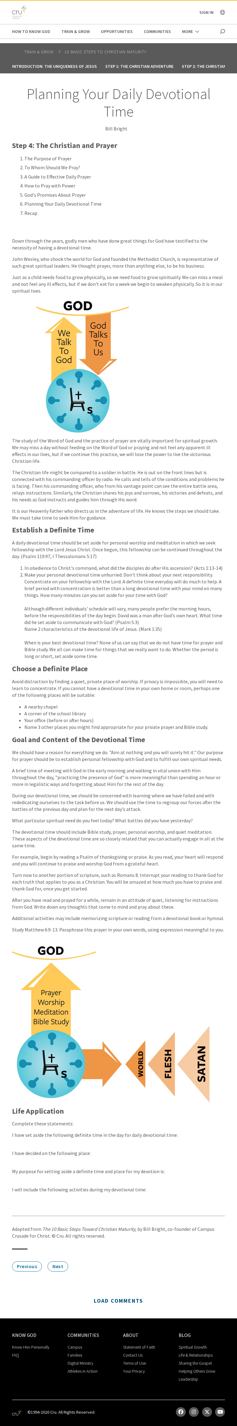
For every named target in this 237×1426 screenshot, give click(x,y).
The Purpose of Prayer (48, 158)
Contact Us (133, 1355)
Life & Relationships (196, 1355)
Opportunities (117, 31)
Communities (157, 31)
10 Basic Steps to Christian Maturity (105, 52)
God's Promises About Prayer (55, 195)
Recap (30, 213)
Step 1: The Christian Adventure (139, 66)
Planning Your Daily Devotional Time (63, 204)
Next (57, 1266)
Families (75, 1355)
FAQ (15, 1355)
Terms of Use (134, 1363)
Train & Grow (75, 31)
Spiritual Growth (193, 1347)
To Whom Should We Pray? (52, 167)
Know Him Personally (30, 1347)
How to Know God (31, 31)
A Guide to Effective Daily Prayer (57, 177)
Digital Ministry (80, 1363)
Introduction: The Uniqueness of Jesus (54, 66)
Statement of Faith (139, 1347)
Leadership (188, 1379)
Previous (27, 1266)
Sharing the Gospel (195, 1363)
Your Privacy (134, 1371)
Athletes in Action (83, 1371)
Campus (75, 1347)
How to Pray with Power (49, 186)
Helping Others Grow (197, 1371)
